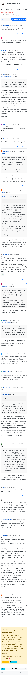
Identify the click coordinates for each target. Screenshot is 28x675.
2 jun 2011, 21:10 (15, 50)
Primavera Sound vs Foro (6, 12)
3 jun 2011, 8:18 (14, 487)
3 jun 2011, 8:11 (19, 443)
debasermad (6, 254)
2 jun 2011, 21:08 (17, 38)
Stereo (4, 320)
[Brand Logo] (3, 3)
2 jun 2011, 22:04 (15, 138)
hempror (5, 535)
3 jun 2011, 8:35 (21, 519)
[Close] (25, 629)
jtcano (4, 284)
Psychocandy (6, 25)
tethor (4, 124)
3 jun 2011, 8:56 (16, 535)
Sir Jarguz (5, 38)
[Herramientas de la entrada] (25, 33)
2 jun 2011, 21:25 (14, 74)
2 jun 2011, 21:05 (19, 25)
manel (4, 50)
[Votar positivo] (17, 33)
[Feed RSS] (17, 15)
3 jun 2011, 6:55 (21, 353)
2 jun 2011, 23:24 (15, 284)
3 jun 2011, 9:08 (19, 594)
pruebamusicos (6, 151)
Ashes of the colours (7, 353)
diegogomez (6, 371)
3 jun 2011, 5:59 (15, 320)
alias (4, 74)
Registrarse (6, 661)
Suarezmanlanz (6, 387)
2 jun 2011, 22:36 (20, 151)
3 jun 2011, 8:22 (16, 499)
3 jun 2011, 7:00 (18, 371)
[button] (2, 672)
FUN (4, 487)
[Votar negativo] (23, 33)
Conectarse (13, 661)
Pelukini (5, 499)
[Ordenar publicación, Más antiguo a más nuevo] (3, 19)
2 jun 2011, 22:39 (20, 190)
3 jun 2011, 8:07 (19, 387)
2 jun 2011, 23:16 (18, 254)
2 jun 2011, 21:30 (15, 124)
